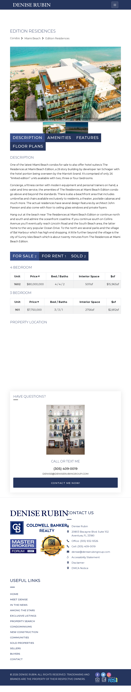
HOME (14, 594)
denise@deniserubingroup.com (65, 473)
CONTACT (16, 659)
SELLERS (15, 648)
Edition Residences (57, 38)
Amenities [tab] (59, 137)
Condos (15, 38)
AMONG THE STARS (22, 610)
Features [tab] (87, 137)
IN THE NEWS (18, 604)
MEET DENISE (19, 599)
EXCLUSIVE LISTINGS (23, 615)
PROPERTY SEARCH (22, 621)
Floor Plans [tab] (28, 146)
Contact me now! (65, 482)
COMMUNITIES (19, 637)
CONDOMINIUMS (21, 626)
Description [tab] (27, 137)
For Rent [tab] (54, 256)
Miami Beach (32, 38)
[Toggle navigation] (115, 5)
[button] (106, 679)
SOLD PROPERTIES (22, 642)
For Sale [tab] (25, 256)
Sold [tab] (78, 256)
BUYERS (15, 653)
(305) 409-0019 (65, 469)
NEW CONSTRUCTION (24, 632)
